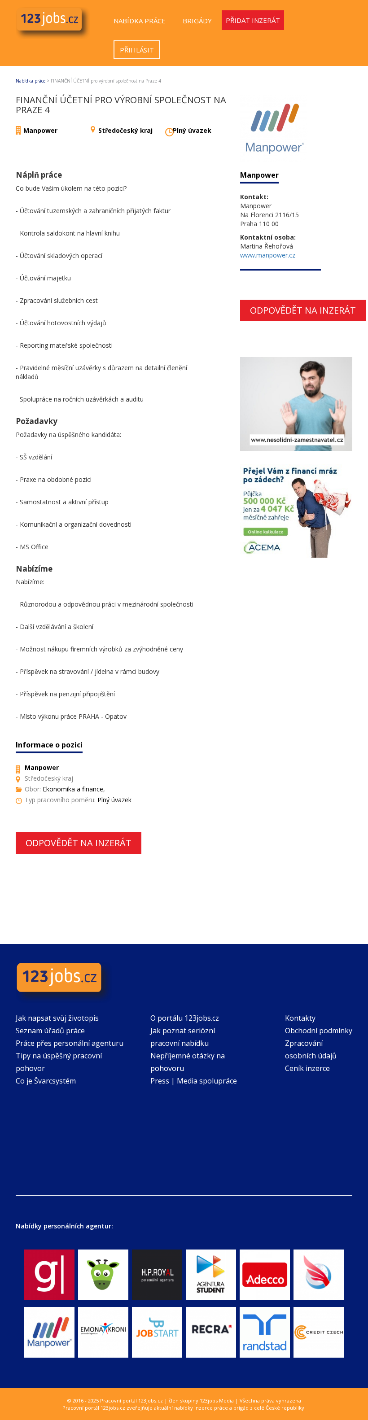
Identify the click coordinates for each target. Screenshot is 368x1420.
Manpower (40, 130)
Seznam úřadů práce (50, 1031)
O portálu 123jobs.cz (184, 1018)
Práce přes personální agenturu (69, 1043)
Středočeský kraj (125, 130)
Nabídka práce (140, 20)
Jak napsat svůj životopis (57, 1018)
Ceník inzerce (307, 1068)
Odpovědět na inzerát (78, 843)
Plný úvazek (192, 130)
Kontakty (300, 1018)
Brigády (197, 20)
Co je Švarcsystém (46, 1081)
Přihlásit (137, 49)
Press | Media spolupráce (193, 1081)
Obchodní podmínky (318, 1031)
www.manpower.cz (267, 255)
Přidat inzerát (253, 20)
